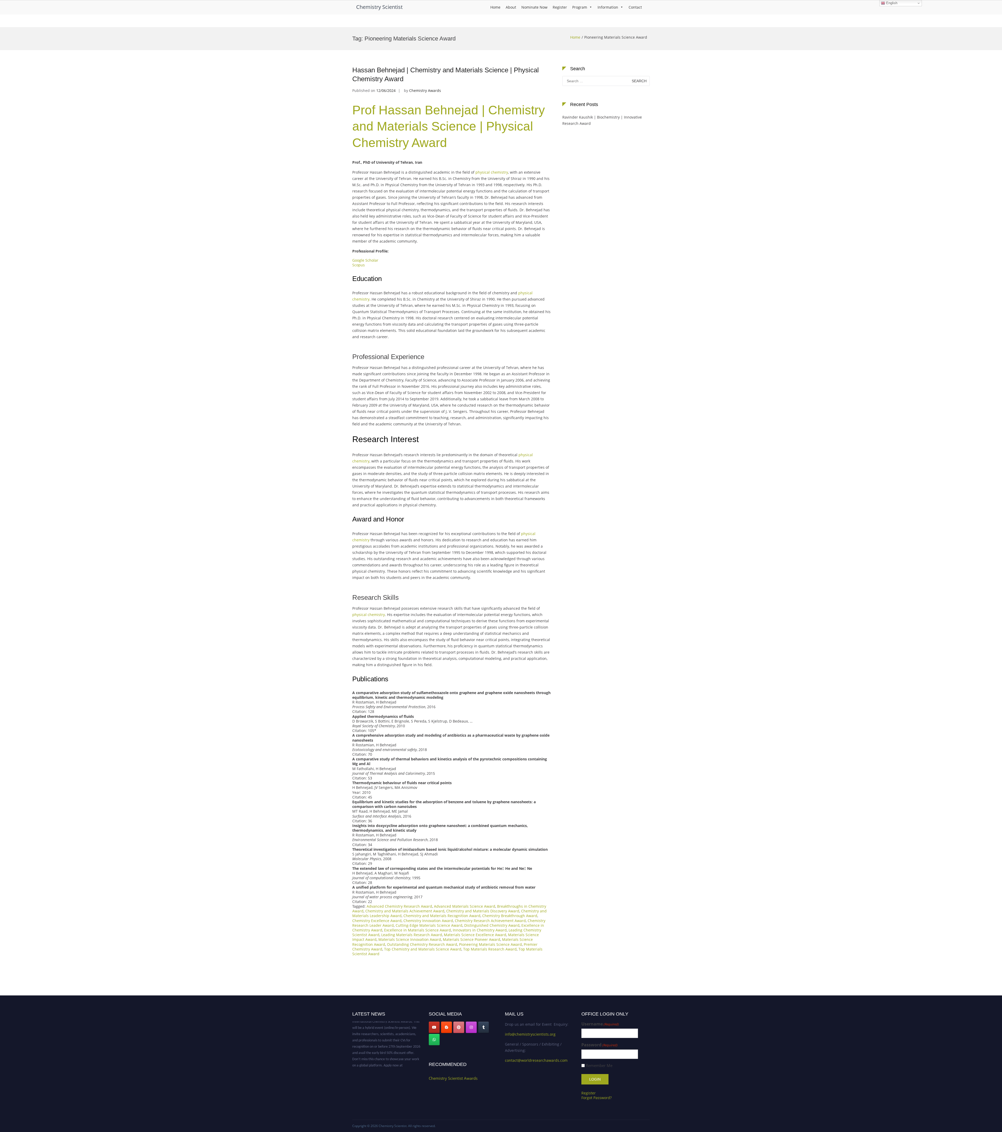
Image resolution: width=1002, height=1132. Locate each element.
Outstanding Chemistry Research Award (422, 944)
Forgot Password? (596, 1097)
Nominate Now (534, 7)
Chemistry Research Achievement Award (490, 920)
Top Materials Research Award (490, 949)
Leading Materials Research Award (411, 934)
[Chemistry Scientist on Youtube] (434, 1027)
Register (560, 7)
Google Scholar (365, 260)
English (891, 3)
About (511, 7)
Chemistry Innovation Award (428, 920)
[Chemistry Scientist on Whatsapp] (434, 1039)
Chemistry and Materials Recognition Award (441, 915)
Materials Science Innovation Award (409, 939)
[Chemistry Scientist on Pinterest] (458, 1027)
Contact (635, 7)
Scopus (359, 264)
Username (600, 1024)
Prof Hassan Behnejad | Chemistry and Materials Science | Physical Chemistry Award (448, 126)
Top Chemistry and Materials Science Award (422, 949)
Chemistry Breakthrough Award (509, 915)
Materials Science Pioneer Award (471, 939)
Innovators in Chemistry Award (480, 930)
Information (608, 7)
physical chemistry (491, 172)
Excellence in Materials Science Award (417, 930)
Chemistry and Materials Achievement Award (404, 910)
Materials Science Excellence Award (475, 934)
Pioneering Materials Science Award (490, 944)
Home (495, 7)
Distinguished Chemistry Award (492, 925)
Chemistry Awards (425, 90)
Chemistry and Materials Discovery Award (482, 910)
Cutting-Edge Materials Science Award (429, 925)
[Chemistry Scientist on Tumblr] (483, 1027)
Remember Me (599, 1065)
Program (579, 7)
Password (599, 1045)
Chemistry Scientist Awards (453, 1078)
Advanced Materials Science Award (464, 906)
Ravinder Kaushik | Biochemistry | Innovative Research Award (602, 120)
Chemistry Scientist (379, 6)
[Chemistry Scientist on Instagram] (471, 1027)
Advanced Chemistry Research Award (399, 906)
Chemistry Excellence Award (377, 920)
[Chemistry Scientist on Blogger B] (446, 1027)
